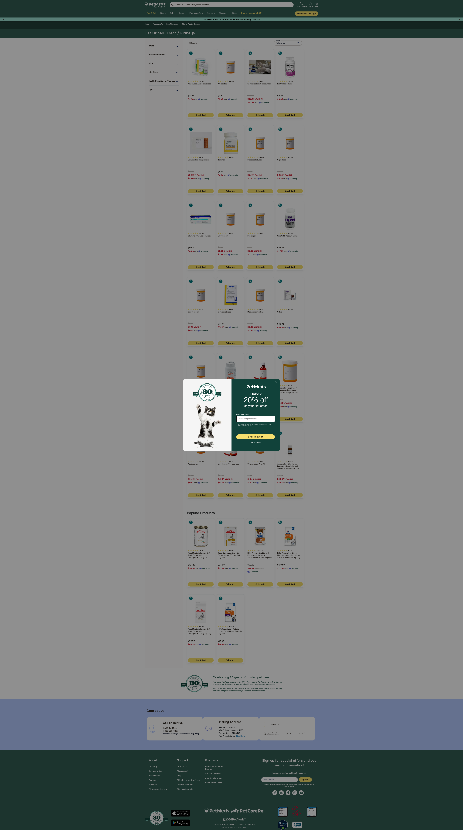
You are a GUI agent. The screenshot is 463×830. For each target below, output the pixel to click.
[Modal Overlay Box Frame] (231, 415)
